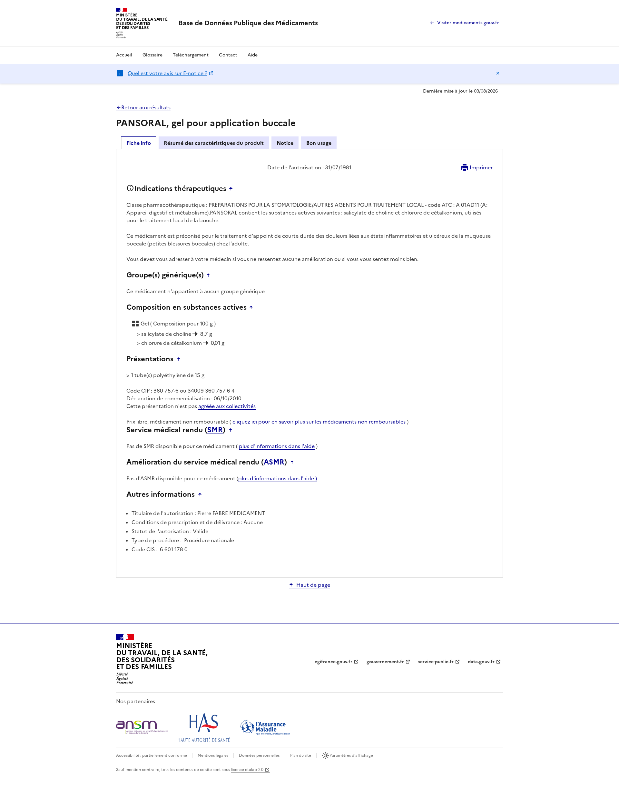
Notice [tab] (285, 143)
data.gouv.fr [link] (481, 661)
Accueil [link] (124, 55)
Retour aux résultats (146, 107)
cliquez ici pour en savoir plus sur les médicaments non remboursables (319, 421)
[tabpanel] (309, 362)
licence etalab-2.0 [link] (247, 770)
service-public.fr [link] (436, 661)
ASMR (274, 462)
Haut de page (313, 585)
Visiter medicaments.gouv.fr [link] (468, 22)
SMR (215, 429)
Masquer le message (498, 73)
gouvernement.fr (385, 661)
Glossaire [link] (152, 55)
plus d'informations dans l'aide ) (277, 478)
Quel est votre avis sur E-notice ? (167, 73)
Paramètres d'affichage (351, 755)
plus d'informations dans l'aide (277, 446)
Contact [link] (228, 55)
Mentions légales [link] (213, 755)
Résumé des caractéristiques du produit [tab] (214, 143)
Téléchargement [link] (191, 55)
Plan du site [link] (300, 755)
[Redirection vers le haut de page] (232, 189)
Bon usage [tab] (318, 143)
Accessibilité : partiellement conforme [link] (151, 755)
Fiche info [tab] (138, 143)
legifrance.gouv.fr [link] (332, 661)
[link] (248, 22)
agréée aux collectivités (227, 406)
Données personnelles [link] (259, 755)
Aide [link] (253, 55)
